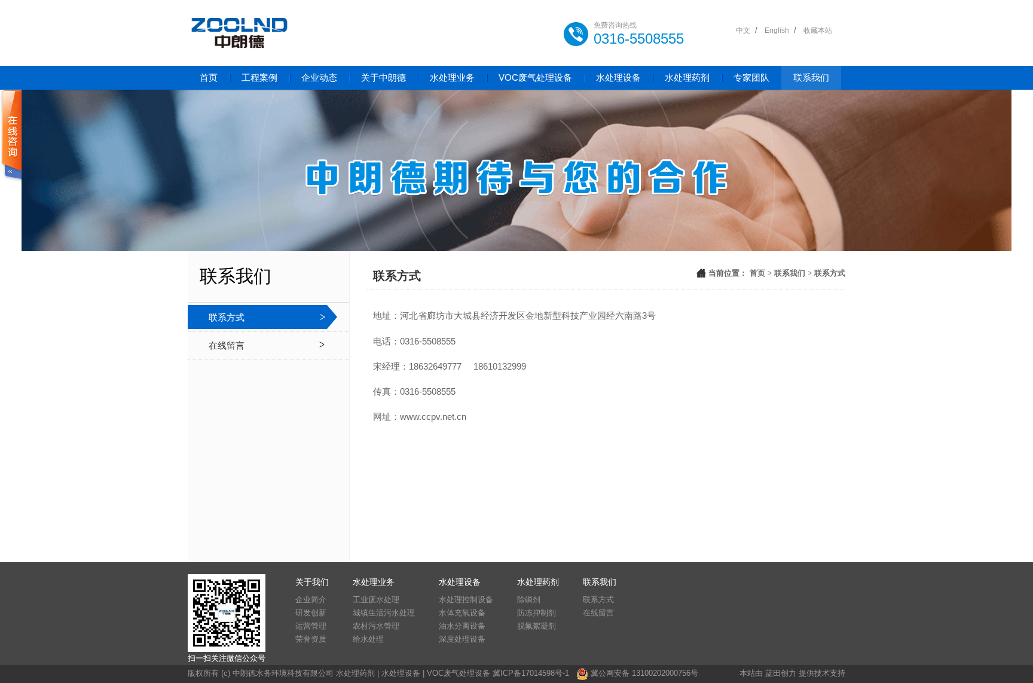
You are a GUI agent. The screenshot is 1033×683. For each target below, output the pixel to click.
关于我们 (312, 582)
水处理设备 (618, 77)
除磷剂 (528, 599)
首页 (209, 77)
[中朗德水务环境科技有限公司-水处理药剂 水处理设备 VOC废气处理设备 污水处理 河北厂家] (239, 33)
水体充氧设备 (462, 612)
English (777, 30)
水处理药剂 (687, 77)
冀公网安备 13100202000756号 (644, 673)
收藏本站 (817, 30)
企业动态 (319, 77)
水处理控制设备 (466, 599)
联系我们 (811, 77)
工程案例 (259, 77)
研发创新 (310, 612)
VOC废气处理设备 (535, 77)
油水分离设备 (462, 625)
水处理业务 (452, 77)
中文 (743, 30)
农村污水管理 (376, 625)
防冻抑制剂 (536, 612)
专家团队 (751, 77)
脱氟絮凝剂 (536, 625)
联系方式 (227, 317)
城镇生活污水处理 (384, 612)
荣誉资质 (310, 639)
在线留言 (227, 345)
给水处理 (368, 639)
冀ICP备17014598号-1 (531, 673)
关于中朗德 (383, 77)
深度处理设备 (462, 639)
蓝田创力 (780, 673)
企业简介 (310, 599)
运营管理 (310, 625)
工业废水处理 (376, 599)
